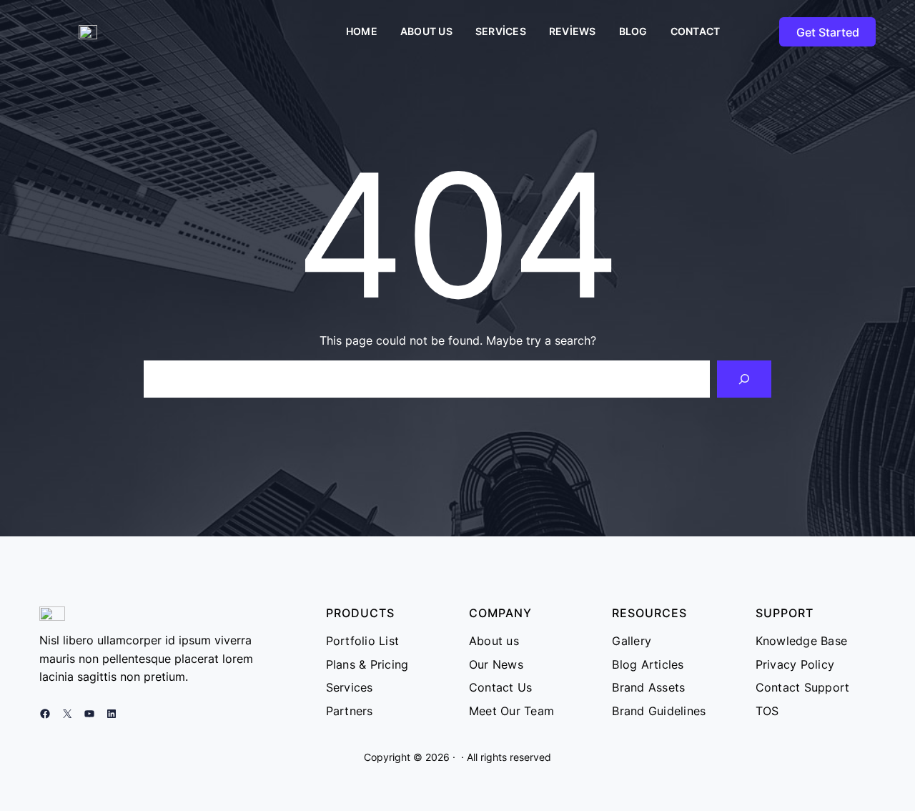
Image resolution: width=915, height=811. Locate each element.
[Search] (744, 379)
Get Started (827, 32)
